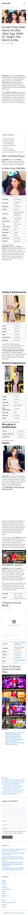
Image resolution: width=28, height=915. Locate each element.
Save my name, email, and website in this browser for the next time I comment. (14, 832)
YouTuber (6, 778)
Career (5, 147)
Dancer (4, 891)
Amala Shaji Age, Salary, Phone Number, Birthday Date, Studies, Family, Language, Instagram (13, 858)
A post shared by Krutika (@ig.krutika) (14, 639)
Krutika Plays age (15, 780)
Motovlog (4, 895)
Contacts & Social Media (9, 150)
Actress (4, 882)
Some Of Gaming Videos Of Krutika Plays (13, 152)
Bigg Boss (4, 887)
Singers (4, 900)
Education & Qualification (10, 145)
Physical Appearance (9, 143)
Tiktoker (4, 904)
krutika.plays (18, 657)
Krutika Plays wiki (15, 783)
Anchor (4, 884)
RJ (2, 898)
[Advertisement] (14, 60)
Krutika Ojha (18, 654)
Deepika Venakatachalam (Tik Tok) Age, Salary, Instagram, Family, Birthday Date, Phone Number (12, 864)
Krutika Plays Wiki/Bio (9, 140)
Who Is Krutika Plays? (9, 138)
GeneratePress (21, 913)
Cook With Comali (6, 889)
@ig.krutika (17, 647)
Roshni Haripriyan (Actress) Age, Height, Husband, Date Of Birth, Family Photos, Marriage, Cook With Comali (13, 791)
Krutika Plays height (15, 782)
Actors (3, 880)
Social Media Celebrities (8, 902)
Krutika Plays (18, 643)
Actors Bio (6, 3)
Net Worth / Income (8, 148)
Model (3, 893)
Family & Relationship (9, 142)
